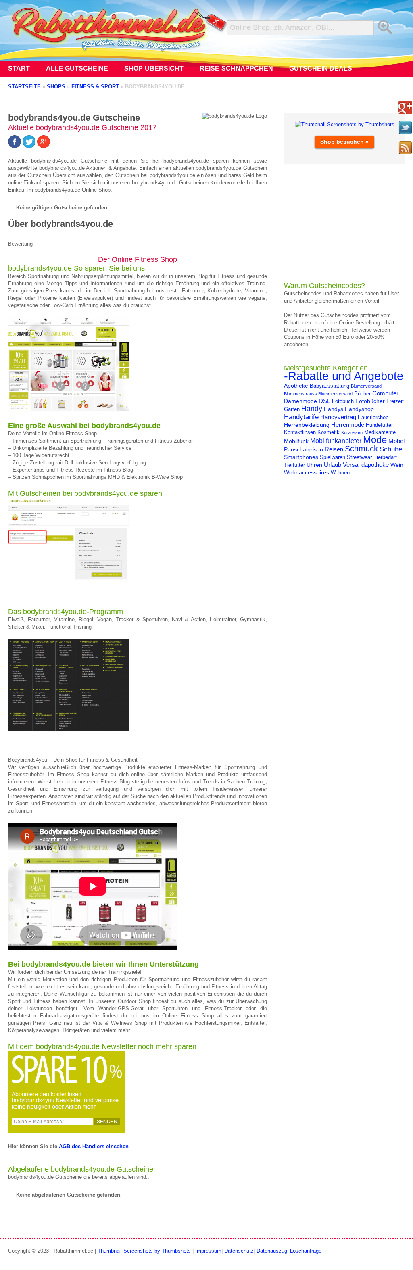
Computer (385, 393)
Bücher (362, 394)
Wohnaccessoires (306, 472)
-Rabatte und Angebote (343, 375)
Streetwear (359, 457)
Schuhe (391, 449)
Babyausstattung (329, 386)
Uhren (314, 465)
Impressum (208, 1251)
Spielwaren (332, 457)
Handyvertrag (338, 417)
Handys (333, 409)
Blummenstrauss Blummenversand (318, 393)
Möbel (396, 440)
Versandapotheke (366, 464)
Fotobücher (370, 401)
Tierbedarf (385, 457)
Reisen (334, 449)
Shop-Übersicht (154, 68)
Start (19, 68)
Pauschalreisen (303, 449)
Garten (292, 409)
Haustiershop (373, 417)
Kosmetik (328, 432)
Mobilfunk (296, 441)
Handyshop (359, 409)
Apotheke (296, 385)
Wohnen (340, 473)
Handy (311, 408)
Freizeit (395, 401)
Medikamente (380, 432)
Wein (396, 465)
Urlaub (332, 464)
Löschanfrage (305, 1251)
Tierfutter (294, 465)
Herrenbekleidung (307, 425)
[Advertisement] (344, 222)
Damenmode (300, 401)
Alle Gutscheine (77, 68)
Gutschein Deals (320, 68)
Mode (375, 439)
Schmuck (361, 448)
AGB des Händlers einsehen (93, 1146)
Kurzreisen (352, 432)
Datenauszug (272, 1251)
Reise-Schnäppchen (236, 68)
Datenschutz (239, 1251)
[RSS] (405, 147)
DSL (324, 400)
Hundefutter (379, 425)
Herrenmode (347, 424)
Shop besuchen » (344, 141)
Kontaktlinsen (300, 432)
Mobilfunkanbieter (335, 440)
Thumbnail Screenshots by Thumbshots (144, 1251)
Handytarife (301, 417)
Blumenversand (366, 386)
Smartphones (301, 457)
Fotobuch (343, 401)
